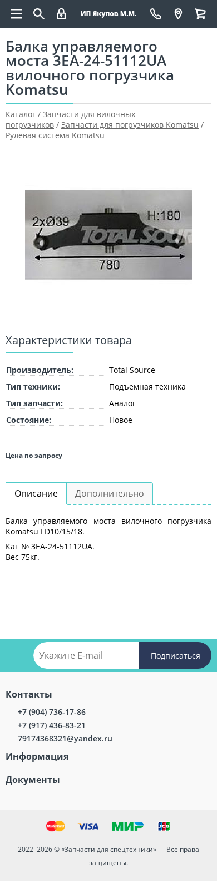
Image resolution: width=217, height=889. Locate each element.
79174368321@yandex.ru (65, 738)
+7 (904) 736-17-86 (52, 711)
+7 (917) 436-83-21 (52, 725)
